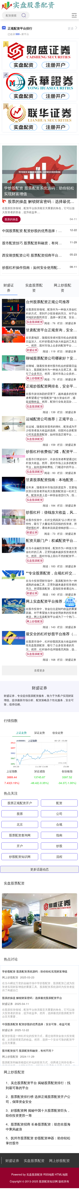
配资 (59, 803)
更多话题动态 (39, 869)
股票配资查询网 (19, 835)
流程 (59, 856)
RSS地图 (48, 1174)
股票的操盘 (11, 219)
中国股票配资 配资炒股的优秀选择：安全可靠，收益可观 (36, 1024)
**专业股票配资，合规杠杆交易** (52, 572)
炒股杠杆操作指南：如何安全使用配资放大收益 (38, 267)
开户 (20, 846)
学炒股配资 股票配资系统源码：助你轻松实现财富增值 (39, 190)
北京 (20, 824)
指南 (59, 835)
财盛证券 (32, 350)
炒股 (59, 846)
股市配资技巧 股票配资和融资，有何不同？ (35, 242)
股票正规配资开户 (19, 803)
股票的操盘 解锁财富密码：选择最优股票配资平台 (32, 998)
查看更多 (39, 670)
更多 (71, 28)
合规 (59, 824)
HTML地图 (61, 1174)
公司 (59, 813)
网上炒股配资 (35, 378)
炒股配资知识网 (19, 856)
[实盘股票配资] (28, 5)
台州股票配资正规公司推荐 (48, 301)
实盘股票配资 (35, 322)
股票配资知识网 (48, 1181)
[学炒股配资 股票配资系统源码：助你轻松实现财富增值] (39, 172)
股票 (20, 813)
